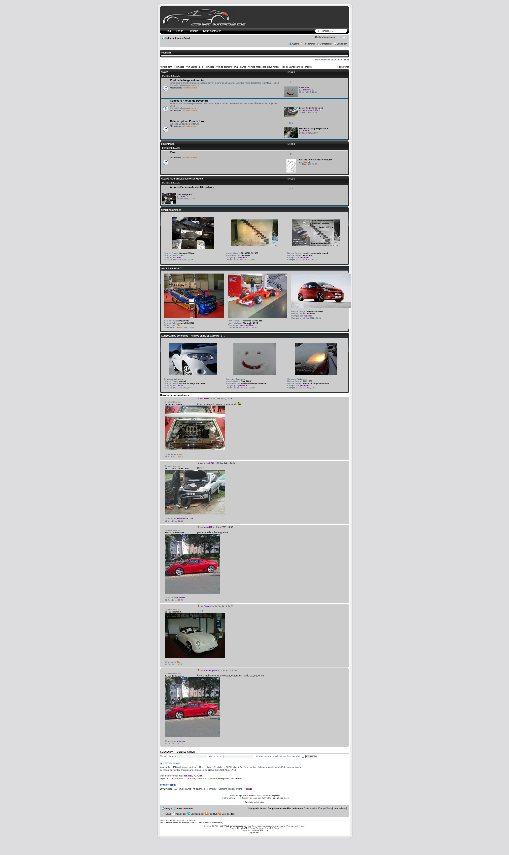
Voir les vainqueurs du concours (297, 67)
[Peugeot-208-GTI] (321, 307)
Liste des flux (228, 814)
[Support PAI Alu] (169, 203)
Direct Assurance (167, 820)
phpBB (244, 828)
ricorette (181, 598)
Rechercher (309, 44)
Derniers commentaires (174, 395)
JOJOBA (198, 775)
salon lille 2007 (186, 323)
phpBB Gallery (247, 796)
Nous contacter (212, 30)
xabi (183, 196)
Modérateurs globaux (207, 778)
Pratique (193, 30)
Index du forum (173, 38)
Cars (173, 152)
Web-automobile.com (235, 826)
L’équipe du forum (256, 808)
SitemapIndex (197, 814)
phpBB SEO (254, 832)
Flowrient (208, 606)
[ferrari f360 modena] (192, 593)
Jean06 (207, 399)
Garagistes (223, 778)
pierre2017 (209, 463)
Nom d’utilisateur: (168, 756)
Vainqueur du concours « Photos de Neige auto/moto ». (193, 336)
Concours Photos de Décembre (189, 100)
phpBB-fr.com (261, 830)
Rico (305, 162)
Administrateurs (189, 87)
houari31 (208, 527)
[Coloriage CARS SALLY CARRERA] (291, 172)
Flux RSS (213, 814)
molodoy (311, 313)
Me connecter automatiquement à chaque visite (279, 756)
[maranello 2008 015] (257, 317)
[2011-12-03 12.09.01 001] (291, 116)
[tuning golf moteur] (195, 449)
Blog (168, 30)
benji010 (188, 775)
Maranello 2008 (250, 323)
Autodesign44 (210, 670)
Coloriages (168, 144)
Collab (180, 385)
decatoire (245, 255)
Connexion (342, 44)
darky (263, 798)
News (168, 814)
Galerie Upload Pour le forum (188, 121)
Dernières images (171, 210)
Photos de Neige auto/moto (187, 80)
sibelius (307, 131)
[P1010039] (194, 317)
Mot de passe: (215, 756)
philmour (307, 90)
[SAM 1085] (291, 96)
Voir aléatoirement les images (200, 67)
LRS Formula (166, 823)
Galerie (187, 38)
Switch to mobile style (254, 802)
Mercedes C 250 (311, 110)
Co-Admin (190, 778)
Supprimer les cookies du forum (285, 808)
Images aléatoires (171, 268)
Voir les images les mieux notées (264, 67)
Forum (179, 30)
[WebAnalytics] (254, 842)
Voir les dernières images (172, 67)
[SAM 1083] (316, 374)
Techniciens (236, 778)
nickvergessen (274, 796)
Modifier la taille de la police (344, 37)
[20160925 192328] (254, 246)
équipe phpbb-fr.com (279, 798)
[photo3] (193, 374)
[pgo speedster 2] (195, 657)
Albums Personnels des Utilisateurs (182, 179)
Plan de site (181, 814)
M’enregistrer (326, 44)
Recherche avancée (325, 37)
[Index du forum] (205, 25)
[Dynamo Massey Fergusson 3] (291, 137)
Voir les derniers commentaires (231, 67)
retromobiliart (247, 325)
